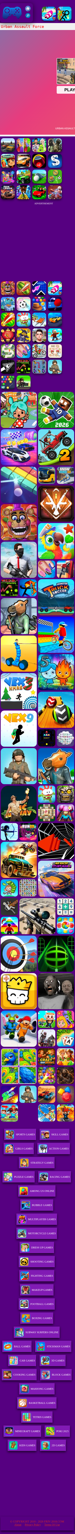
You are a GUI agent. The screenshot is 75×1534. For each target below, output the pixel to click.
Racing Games (60, 1176)
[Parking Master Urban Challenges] (8, 151)
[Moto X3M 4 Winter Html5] (39, 357)
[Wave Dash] (24, 372)
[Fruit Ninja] (24, 294)
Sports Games (25, 1134)
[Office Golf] (39, 182)
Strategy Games (42, 1162)
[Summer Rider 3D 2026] (49, 19)
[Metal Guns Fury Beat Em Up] (24, 388)
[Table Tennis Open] (55, 309)
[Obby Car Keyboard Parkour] (39, 198)
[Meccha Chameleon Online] (55, 198)
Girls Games (24, 1148)
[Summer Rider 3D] (55, 294)
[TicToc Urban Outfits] (39, 151)
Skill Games (59, 1134)
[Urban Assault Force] (55, 151)
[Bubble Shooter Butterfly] (8, 341)
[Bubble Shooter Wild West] (39, 309)
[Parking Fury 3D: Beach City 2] (55, 325)
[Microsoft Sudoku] (55, 166)
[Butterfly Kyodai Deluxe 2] (39, 372)
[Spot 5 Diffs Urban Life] (24, 151)
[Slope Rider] (8, 309)
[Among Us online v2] (39, 166)
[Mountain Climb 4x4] (24, 182)
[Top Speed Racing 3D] (24, 166)
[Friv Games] (28, 10)
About (17, 1524)
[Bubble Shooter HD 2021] (8, 388)
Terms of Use (52, 1524)
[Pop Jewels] (8, 182)
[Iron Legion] (8, 198)
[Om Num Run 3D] (24, 325)
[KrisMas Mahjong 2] (55, 357)
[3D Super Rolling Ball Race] (24, 309)
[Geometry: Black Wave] (8, 372)
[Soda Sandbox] (24, 357)
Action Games (59, 1148)
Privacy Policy (33, 1524)
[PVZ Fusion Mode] (55, 372)
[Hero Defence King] (8, 357)
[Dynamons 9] (24, 341)
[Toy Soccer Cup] (55, 182)
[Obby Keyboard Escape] (24, 198)
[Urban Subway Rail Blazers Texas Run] (8, 166)
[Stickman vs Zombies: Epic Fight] (65, 19)
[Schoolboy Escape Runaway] (39, 341)
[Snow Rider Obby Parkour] (55, 341)
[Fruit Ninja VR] (8, 325)
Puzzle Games (23, 1176)
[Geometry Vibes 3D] (39, 294)
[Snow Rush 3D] (39, 325)
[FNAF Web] (8, 294)
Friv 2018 (7, 20)
